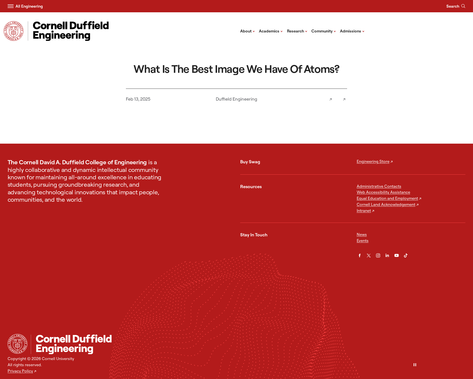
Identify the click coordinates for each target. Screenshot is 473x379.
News (362, 234)
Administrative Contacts (379, 186)
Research (297, 30)
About (247, 30)
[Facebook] (360, 255)
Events (363, 240)
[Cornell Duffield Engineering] (248, 344)
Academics (271, 30)
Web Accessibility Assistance (383, 192)
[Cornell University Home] (17, 344)
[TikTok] (406, 255)
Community (323, 30)
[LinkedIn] (387, 255)
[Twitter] (369, 255)
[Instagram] (378, 255)
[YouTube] (397, 255)
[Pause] (415, 365)
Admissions (352, 30)
